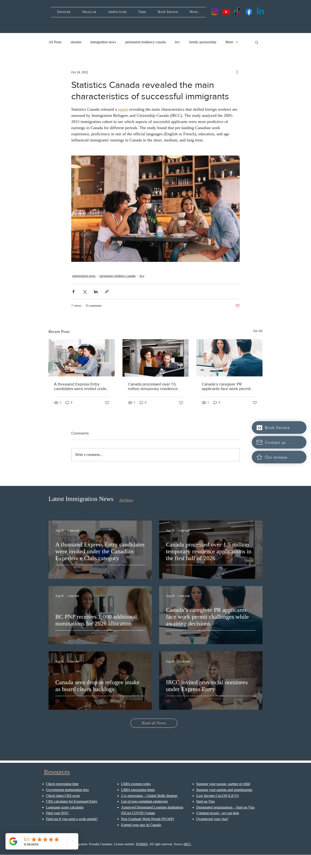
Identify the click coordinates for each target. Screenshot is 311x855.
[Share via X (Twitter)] (84, 291)
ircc (177, 42)
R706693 (142, 844)
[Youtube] (226, 11)
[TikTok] (237, 11)
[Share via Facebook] (73, 291)
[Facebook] (249, 11)
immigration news (103, 42)
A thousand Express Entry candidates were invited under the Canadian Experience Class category (81, 386)
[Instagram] (214, 11)
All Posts (54, 42)
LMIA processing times (138, 790)
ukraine (76, 42)
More (229, 42)
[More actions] (237, 72)
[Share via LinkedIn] (96, 291)
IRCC (187, 844)
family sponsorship (202, 42)
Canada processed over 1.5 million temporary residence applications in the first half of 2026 (154, 386)
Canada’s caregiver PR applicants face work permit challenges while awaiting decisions (226, 386)
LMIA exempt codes (136, 784)
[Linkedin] (260, 11)
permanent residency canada (145, 42)
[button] (257, 42)
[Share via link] (107, 291)
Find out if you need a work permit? (72, 819)
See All (258, 331)
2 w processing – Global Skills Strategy (149, 796)
